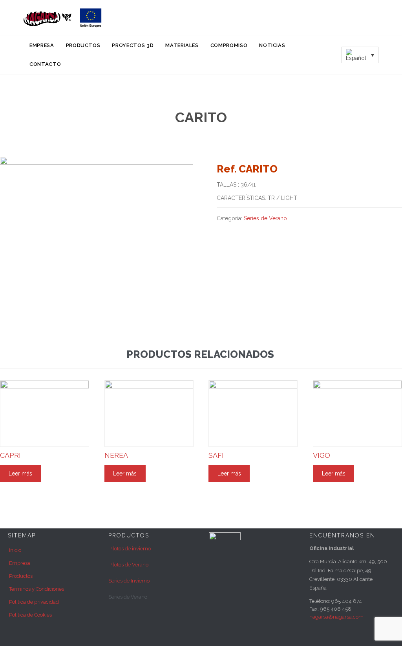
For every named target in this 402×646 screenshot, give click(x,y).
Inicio (15, 550)
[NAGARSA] (63, 17)
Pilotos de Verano (128, 565)
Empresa (19, 563)
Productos (21, 576)
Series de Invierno (129, 581)
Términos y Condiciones (36, 589)
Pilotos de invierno (129, 549)
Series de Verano (265, 218)
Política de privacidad (34, 602)
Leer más (20, 473)
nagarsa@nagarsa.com (336, 617)
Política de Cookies (30, 615)
